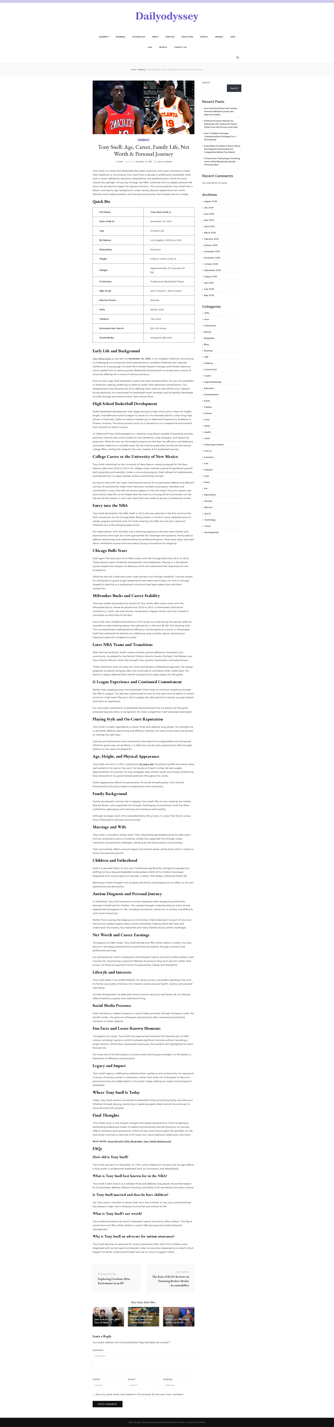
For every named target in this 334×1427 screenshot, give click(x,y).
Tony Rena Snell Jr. (103, 358)
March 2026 (210, 232)
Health (207, 432)
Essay (207, 400)
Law (150, 47)
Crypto (204, 37)
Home (207, 438)
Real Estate (210, 494)
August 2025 (210, 276)
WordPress (201, 1422)
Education (187, 37)
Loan (206, 476)
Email (131, 1379)
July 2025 (209, 282)
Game (207, 425)
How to (208, 451)
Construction (210, 369)
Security (208, 501)
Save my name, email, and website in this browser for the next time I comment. (140, 1394)
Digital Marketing (212, 382)
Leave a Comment (164, 161)
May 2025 (209, 295)
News (155, 37)
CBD (206, 357)
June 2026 (209, 213)
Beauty (207, 331)
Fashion (208, 407)
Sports (163, 47)
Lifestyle (170, 37)
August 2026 (210, 201)
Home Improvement (214, 444)
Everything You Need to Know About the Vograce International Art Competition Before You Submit (222, 148)
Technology (138, 37)
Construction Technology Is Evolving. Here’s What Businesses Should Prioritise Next (222, 161)
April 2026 (209, 226)
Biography (209, 338)
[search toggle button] (238, 58)
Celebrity (104, 37)
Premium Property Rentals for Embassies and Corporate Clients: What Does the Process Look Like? (221, 123)
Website (167, 1379)
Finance (219, 37)
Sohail (120, 161)
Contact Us (180, 47)
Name (96, 1379)
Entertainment (211, 394)
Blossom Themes (177, 1422)
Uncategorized (211, 532)
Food (206, 419)
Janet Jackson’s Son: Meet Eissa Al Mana (107, 1321)
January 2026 (211, 245)
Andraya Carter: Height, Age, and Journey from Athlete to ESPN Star (142, 1319)
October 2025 (211, 264)
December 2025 (212, 251)
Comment (98, 1350)
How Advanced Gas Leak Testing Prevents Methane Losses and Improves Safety (220, 111)
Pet (206, 488)
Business (120, 37)
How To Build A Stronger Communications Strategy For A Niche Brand (220, 136)
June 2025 (209, 289)
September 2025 (212, 270)
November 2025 (212, 257)
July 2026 (209, 207)
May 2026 (209, 220)
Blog (206, 344)
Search (206, 82)
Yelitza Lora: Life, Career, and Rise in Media (177, 1321)
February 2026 (211, 239)
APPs (232, 37)
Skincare (208, 507)
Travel (207, 526)
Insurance (209, 457)
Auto (206, 319)
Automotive (210, 325)
